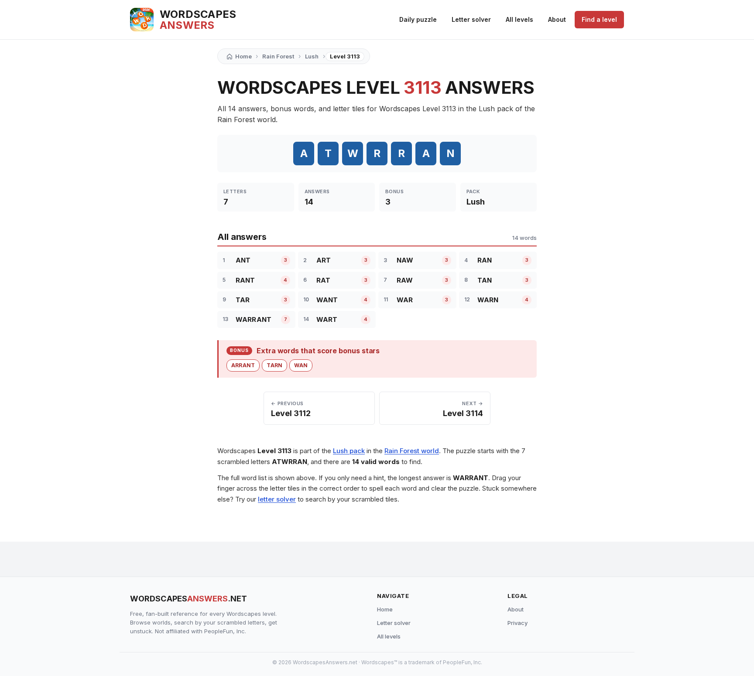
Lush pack (349, 451)
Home (385, 609)
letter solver (277, 499)
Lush (312, 56)
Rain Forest (278, 56)
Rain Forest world (411, 451)
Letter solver (471, 19)
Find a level (599, 19)
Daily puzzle (418, 19)
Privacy (517, 622)
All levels (519, 19)
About (557, 19)
